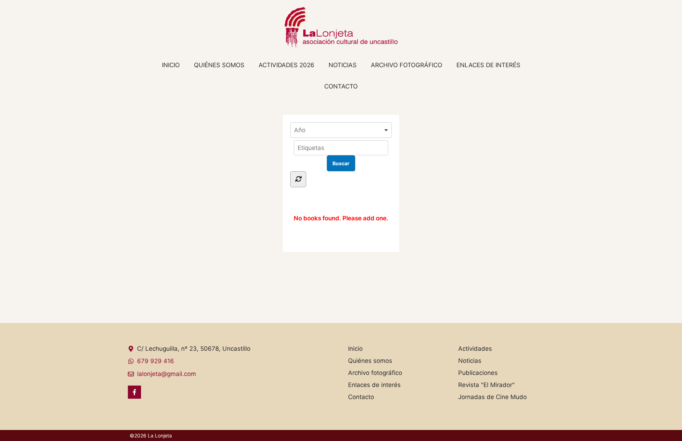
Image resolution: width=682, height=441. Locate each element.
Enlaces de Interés (488, 65)
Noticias (343, 65)
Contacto (341, 86)
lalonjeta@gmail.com (166, 373)
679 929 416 (155, 361)
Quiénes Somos (219, 65)
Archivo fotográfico (406, 65)
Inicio (171, 65)
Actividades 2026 (286, 65)
